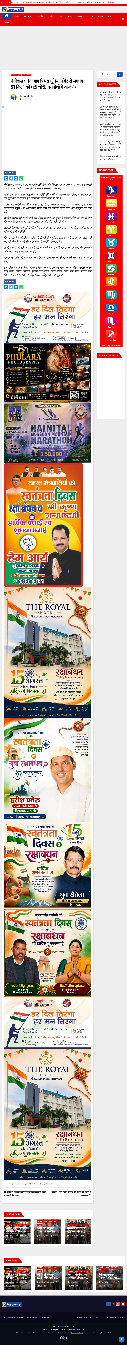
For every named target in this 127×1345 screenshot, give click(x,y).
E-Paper (79, 1317)
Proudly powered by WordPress (13, 1317)
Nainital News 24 (67, 1326)
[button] (123, 19)
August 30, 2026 (16, 1282)
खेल (109, 16)
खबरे (24, 75)
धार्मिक (7, 22)
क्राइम (70, 16)
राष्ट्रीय (40, 16)
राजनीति (51, 16)
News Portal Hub (77, 1330)
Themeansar (44, 1317)
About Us (87, 1317)
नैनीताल (16, 16)
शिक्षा (60, 16)
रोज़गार (100, 16)
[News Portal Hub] (63, 1338)
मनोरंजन (90, 16)
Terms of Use (111, 1317)
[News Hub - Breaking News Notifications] (122, 1340)
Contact (121, 1317)
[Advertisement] (63, 44)
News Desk (27, 96)
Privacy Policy (99, 1317)
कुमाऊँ (19, 75)
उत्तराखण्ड (27, 16)
